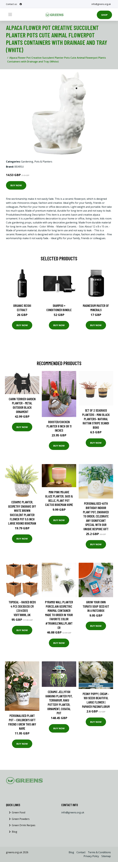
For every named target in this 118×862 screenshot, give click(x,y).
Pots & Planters (43, 161)
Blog (14, 831)
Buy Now (16, 185)
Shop (104, 14)
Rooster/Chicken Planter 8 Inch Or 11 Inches (59, 426)
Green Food (18, 812)
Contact (81, 852)
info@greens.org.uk (101, 4)
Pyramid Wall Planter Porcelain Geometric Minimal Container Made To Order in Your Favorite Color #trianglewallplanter (59, 614)
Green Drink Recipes (23, 825)
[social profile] (20, 4)
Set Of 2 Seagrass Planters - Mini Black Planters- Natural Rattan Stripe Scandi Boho (96, 418)
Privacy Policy (91, 856)
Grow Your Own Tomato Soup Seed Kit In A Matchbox (96, 606)
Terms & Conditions (99, 852)
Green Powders (21, 819)
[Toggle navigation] (10, 14)
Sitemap (106, 856)
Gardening (27, 161)
